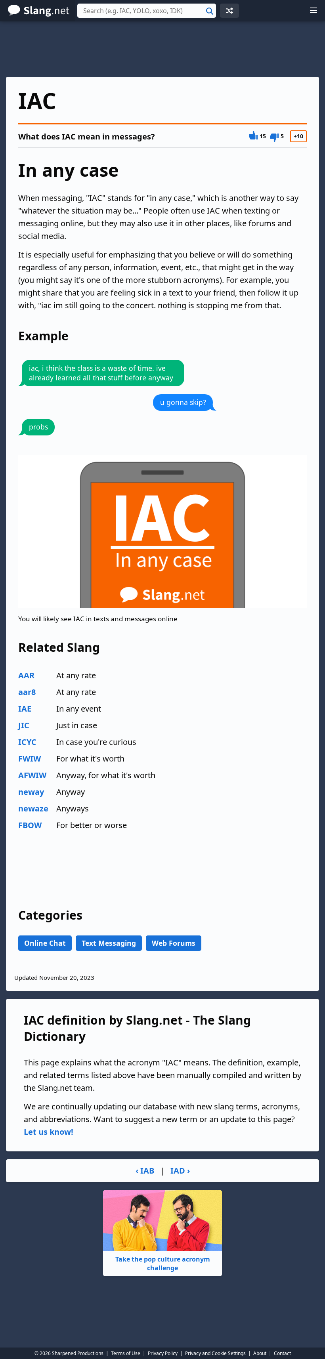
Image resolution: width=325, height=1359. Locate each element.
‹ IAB (145, 1170)
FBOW (30, 825)
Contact (282, 1353)
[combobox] (146, 11)
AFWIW (32, 775)
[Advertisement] (162, 49)
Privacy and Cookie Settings (215, 1353)
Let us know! (48, 1131)
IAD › (180, 1170)
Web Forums (173, 943)
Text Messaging (109, 943)
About (259, 1353)
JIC (23, 725)
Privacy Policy (163, 1353)
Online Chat (45, 943)
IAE (24, 708)
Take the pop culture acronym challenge (162, 1263)
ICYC (27, 742)
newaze (33, 808)
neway (31, 791)
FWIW (29, 758)
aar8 (27, 692)
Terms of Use (125, 1353)
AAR (26, 675)
